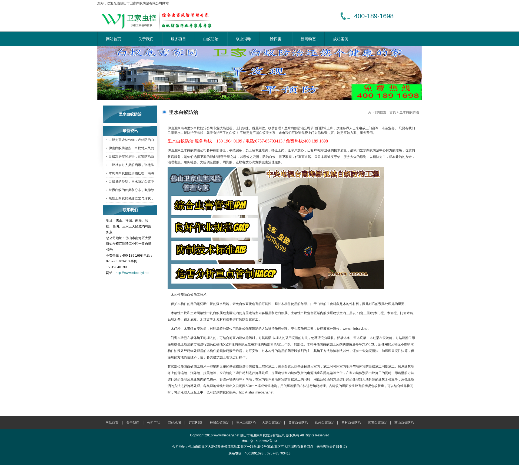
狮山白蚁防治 (404, 423)
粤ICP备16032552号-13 (259, 441)
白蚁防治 (210, 39)
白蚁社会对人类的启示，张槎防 (131, 165)
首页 (393, 112)
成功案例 (340, 39)
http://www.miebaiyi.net (132, 273)
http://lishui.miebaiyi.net (256, 392)
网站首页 (113, 39)
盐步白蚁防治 (324, 423)
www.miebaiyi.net (355, 329)
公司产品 (153, 423)
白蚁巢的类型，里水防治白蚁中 (131, 182)
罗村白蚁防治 (351, 423)
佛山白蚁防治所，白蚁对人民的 (131, 148)
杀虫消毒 (243, 39)
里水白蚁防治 (409, 112)
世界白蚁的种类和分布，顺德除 (131, 190)
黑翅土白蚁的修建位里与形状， (131, 198)
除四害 (275, 39)
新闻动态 (308, 39)
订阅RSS (195, 423)
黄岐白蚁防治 (298, 423)
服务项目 (178, 39)
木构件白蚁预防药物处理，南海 (131, 173)
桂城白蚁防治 (219, 423)
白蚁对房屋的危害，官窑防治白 (131, 156)
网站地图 (174, 423)
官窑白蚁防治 (377, 423)
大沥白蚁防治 (271, 423)
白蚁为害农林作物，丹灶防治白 (131, 140)
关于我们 (146, 39)
